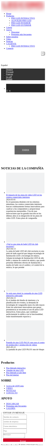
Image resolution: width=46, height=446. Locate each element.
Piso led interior (12, 375)
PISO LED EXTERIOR (21, 25)
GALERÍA (10, 408)
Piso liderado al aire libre (16, 373)
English (9, 79)
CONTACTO (12, 393)
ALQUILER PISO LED (21, 20)
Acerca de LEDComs (15, 386)
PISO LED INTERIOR (21, 23)
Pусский (9, 72)
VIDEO (9, 388)
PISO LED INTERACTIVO (23, 18)
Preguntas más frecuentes (21, 34)
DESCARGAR (12, 404)
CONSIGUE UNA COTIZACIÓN (23, 62)
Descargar (15, 32)
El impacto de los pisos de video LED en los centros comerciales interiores (24, 196)
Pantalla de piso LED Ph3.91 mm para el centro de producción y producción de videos (25, 343)
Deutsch (9, 70)
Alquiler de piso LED (15, 370)
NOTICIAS (11, 390)
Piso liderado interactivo (16, 368)
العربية (9, 77)
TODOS (25, 150)
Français (9, 74)
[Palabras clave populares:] (43, 54)
